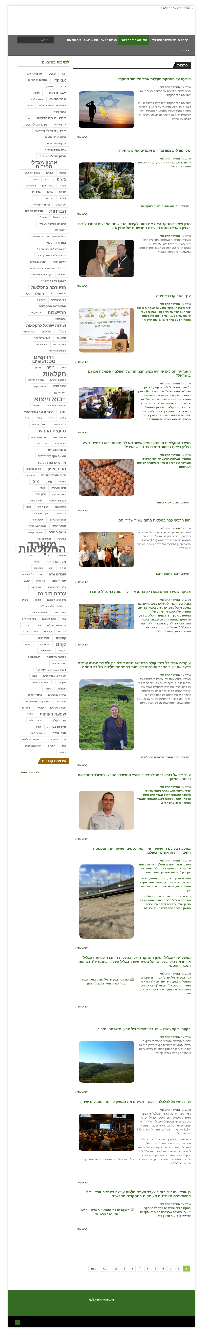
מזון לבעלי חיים (33, 469)
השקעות (41, 300)
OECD (52, 73)
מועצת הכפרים (38, 437)
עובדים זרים (57, 574)
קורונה (27, 625)
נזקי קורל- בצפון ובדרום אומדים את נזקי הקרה (154, 151)
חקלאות (54, 374)
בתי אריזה (31, 185)
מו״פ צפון (57, 469)
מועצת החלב (59, 437)
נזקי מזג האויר (171, 206)
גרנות (36, 192)
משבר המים (59, 525)
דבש (177, 573)
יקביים (63, 412)
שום (34, 676)
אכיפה (30, 105)
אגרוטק (49, 86)
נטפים (63, 568)
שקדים (30, 714)
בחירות (49, 173)
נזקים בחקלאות (150, 206)
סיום (94, 1268)
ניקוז (51, 568)
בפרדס (35, 179)
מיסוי (42, 488)
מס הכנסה (61, 513)
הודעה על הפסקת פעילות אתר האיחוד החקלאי (153, 79)
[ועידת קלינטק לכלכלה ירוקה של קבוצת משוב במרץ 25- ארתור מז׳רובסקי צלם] (106, 1131)
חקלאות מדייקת (36, 380)
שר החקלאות (58, 720)
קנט (60, 644)
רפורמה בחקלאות (56, 657)
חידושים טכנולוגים (152, 757)
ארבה (27, 118)
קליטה (25, 631)
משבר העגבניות (37, 526)
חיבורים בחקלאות (57, 351)
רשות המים (34, 657)
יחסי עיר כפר (60, 393)
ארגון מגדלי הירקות (55, 150)
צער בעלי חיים (29, 619)
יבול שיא (59, 386)
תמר (64, 746)
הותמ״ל (43, 217)
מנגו (28, 507)
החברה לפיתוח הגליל (52, 223)
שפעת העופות (53, 714)
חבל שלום (47, 331)
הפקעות (62, 274)
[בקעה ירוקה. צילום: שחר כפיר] (106, 1061)
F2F (64, 74)
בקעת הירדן (48, 185)
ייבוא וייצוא (164, 502)
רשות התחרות (59, 663)
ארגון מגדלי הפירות (43, 164)
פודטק (38, 600)
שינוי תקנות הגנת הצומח (38, 701)
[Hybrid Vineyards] (106, 901)
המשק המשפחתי (38, 262)
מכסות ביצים (36, 500)
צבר (64, 619)
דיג (36, 198)
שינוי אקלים (35, 694)
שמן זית (26, 707)
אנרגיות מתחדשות (51, 118)
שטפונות (61, 689)
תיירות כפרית (56, 726)
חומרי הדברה (59, 344)
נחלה (36, 561)
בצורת (63, 185)
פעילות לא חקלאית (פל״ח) (53, 606)
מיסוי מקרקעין (59, 494)
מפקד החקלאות (41, 513)
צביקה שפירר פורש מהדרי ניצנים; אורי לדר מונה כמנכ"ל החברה (140, 592)
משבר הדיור (38, 520)
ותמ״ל (62, 331)
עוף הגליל (40, 581)
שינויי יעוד (61, 701)
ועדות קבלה (35, 312)
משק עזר (61, 539)
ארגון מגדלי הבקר (36, 124)
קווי (39, 625)
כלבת (63, 418)
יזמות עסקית (40, 386)
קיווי (36, 631)
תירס (38, 727)
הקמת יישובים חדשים (41, 274)
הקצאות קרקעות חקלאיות (53, 281)
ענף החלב (36, 587)
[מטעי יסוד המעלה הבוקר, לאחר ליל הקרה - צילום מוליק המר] (106, 180)
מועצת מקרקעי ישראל (52, 456)
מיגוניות (62, 481)
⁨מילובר (62, 752)
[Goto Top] (17, 1322)
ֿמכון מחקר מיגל (34, 74)
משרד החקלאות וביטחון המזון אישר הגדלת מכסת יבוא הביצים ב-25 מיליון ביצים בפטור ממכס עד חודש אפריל (137, 445)
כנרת (51, 418)
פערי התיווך (59, 612)
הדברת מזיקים (34, 210)
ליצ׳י (27, 418)
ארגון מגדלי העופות (52, 156)
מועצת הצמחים (57, 449)
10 (116, 1268)
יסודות (36, 405)
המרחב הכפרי (59, 262)
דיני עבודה (61, 205)
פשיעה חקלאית (39, 612)
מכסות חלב (60, 507)
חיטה (63, 367)
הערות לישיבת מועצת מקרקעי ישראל (48, 268)
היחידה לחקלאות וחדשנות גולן (51, 249)
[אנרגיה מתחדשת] (106, 402)
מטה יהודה (30, 475)
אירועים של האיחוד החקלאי (52, 105)
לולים (38, 418)
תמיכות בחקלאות (31, 739)
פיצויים (25, 600)
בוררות (62, 173)
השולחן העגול (33, 293)
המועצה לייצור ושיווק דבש (51, 255)
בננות (48, 179)
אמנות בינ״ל (60, 112)
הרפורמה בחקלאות (48, 287)
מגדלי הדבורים (39, 424)
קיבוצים (48, 631)
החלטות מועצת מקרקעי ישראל (49, 236)
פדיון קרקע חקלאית (56, 600)
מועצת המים (42, 443)
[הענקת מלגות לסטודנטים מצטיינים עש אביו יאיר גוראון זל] (106, 1211)
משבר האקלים (58, 519)
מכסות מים (42, 507)
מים (35, 481)
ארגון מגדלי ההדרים (56, 143)
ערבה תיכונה (52, 593)
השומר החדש (58, 300)
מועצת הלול (60, 443)
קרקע (28, 644)
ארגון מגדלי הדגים (55, 137)
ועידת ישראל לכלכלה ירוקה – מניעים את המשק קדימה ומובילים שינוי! (135, 1102)
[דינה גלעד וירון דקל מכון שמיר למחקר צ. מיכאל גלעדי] (106, 258)
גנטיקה (62, 192)
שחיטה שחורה (41, 682)
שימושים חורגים (57, 695)
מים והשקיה (58, 487)
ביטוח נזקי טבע (32, 173)
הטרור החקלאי (56, 242)
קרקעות (62, 650)
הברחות (57, 211)
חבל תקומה (29, 331)
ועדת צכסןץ (60, 319)
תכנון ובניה (59, 733)
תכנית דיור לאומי (38, 733)
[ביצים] (106, 476)
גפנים (50, 192)
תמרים (51, 745)
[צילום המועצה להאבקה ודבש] (106, 549)
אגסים (63, 86)
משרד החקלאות (42, 547)
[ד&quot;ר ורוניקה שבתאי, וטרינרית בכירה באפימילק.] (106, 714)
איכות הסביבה (57, 99)
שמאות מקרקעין (58, 708)
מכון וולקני (40, 494)
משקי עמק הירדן (35, 532)
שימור (48, 689)
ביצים (176, 502)
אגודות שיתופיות (37, 80)
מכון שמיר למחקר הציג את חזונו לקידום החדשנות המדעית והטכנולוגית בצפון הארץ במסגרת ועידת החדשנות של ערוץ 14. (134, 226)
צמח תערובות (49, 619)
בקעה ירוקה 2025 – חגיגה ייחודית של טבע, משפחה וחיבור (144, 1029)
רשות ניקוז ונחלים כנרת (54, 676)
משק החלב (173, 757)
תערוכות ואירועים (33, 746)
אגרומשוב (56, 92)
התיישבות (57, 312)
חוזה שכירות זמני (42, 338)
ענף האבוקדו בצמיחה (173, 296)
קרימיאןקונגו (43, 644)
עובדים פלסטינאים (32, 574)
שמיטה (40, 708)
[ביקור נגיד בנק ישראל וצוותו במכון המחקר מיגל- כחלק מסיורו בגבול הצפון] (106, 981)
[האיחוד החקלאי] (106, 109)
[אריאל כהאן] (106, 810)
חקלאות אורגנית (58, 380)
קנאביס (61, 638)
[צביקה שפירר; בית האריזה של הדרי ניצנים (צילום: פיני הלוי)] (106, 616)
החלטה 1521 (60, 230)
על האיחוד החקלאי (57, 587)
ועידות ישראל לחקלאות (46, 325)
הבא (105, 1268)
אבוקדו (59, 80)
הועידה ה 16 (59, 217)
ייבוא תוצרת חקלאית (56, 405)
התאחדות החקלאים (52, 306)
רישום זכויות (46, 650)
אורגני (36, 92)
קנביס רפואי (44, 638)
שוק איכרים (60, 682)
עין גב (27, 581)
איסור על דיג (37, 99)
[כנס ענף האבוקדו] (106, 329)
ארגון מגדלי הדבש (50, 131)
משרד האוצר (44, 538)
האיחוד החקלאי (170, 87)
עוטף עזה (59, 581)
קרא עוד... (81, 137)
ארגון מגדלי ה (59, 124)
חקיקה (37, 367)
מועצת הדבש (164, 573)
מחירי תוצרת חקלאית (53, 475)
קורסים (62, 631)
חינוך (51, 367)
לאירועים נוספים (28, 772)
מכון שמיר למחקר (57, 500)
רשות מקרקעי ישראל (51, 669)
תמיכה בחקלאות (57, 739)
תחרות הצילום (36, 720)
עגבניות (38, 568)
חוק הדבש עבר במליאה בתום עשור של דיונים (154, 520)
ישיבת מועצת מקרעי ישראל (39, 411)
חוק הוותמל (41, 344)
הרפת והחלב (58, 293)
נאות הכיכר (60, 555)
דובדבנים (49, 198)
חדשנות (61, 337)
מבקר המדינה (59, 424)
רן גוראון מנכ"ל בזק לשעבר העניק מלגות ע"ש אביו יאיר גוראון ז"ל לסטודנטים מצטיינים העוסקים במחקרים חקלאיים (138, 1194)
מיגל (49, 481)
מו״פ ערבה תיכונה (52, 462)
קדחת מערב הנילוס (56, 625)
